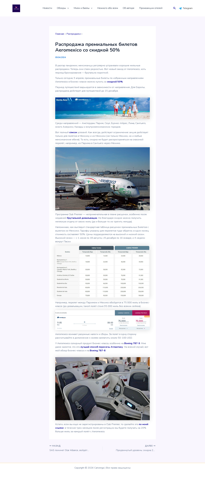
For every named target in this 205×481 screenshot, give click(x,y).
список (73, 132)
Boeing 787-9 (132, 343)
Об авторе (128, 8)
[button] (67, 8)
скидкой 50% (115, 81)
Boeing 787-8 (98, 350)
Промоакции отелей (150, 8)
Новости (47, 8)
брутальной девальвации (82, 218)
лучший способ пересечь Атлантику (101, 347)
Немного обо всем (107, 8)
